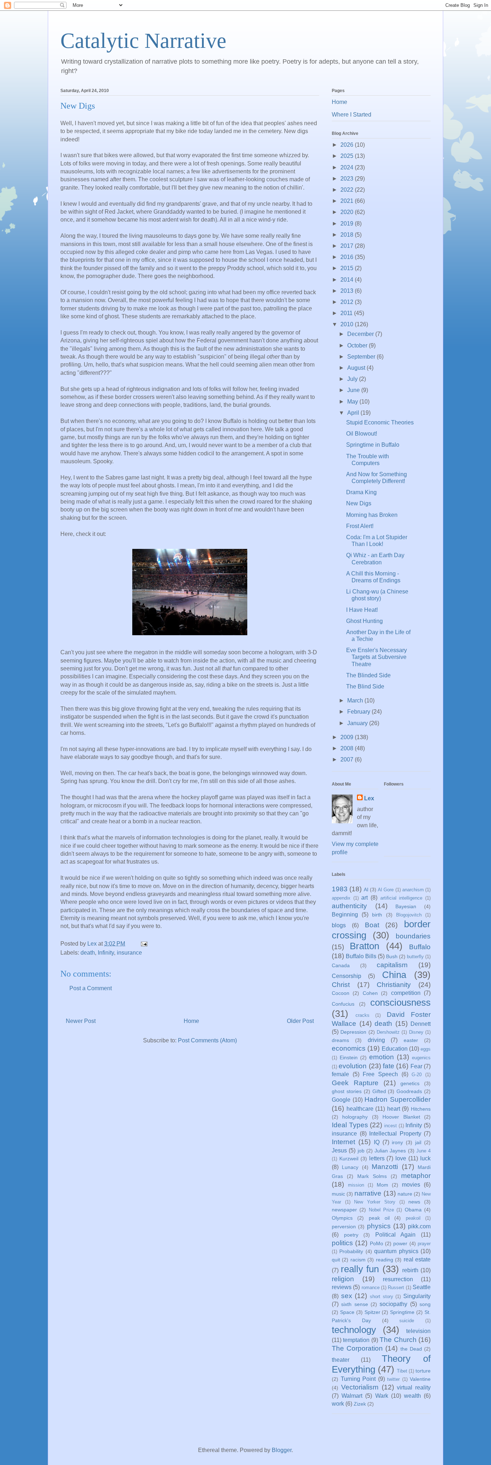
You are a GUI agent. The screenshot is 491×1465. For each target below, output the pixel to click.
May (353, 402)
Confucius (343, 1004)
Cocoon (340, 993)
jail (418, 1142)
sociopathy (393, 1304)
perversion (344, 1226)
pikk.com (419, 1226)
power (400, 1243)
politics (342, 1243)
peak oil (379, 1218)
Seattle (422, 1287)
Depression (353, 1032)
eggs (426, 1049)
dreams (340, 1040)
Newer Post (81, 1021)
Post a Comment (90, 988)
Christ (341, 984)
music (338, 1194)
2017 (347, 246)
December (361, 334)
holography (355, 1117)
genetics (409, 1083)
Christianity (394, 984)
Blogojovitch (409, 915)
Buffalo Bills (361, 956)
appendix (341, 898)
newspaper (344, 1210)
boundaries (413, 936)
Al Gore (386, 889)
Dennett (420, 1024)
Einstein (349, 1057)
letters (377, 1158)
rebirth (410, 1270)
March (355, 700)
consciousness (400, 1002)
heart (393, 1109)
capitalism (392, 965)
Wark (381, 1396)
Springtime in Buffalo (372, 445)
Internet (343, 1142)
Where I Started (351, 115)
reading (384, 1259)
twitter (393, 1379)
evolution (353, 1066)
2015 (347, 268)
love (400, 1158)
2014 (347, 280)
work (338, 1404)
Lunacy (350, 1167)
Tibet (402, 1371)
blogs (339, 925)
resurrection (398, 1279)
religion (343, 1279)
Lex (369, 798)
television (418, 1331)
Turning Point (358, 1379)
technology (354, 1330)
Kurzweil (348, 1158)
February (359, 712)
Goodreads (409, 1091)
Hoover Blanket (401, 1117)
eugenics (421, 1057)
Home (191, 1021)
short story (381, 1296)
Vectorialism (359, 1387)
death (88, 953)
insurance (129, 953)
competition (406, 993)
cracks (362, 1015)
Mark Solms (372, 1176)
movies (411, 1185)
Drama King (361, 492)
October (358, 345)
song (425, 1304)
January (358, 723)
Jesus (339, 1150)
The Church (398, 1339)
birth (377, 915)
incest (390, 1125)
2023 (347, 179)
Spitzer (372, 1312)
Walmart (351, 1396)
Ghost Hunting (364, 621)
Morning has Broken (372, 515)
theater (340, 1360)
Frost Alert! (359, 526)
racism (358, 1259)
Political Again (395, 1235)
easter (411, 1040)
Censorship (346, 976)
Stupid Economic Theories (380, 422)
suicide (406, 1320)
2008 (347, 748)
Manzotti (385, 1166)
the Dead (411, 1349)
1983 (340, 889)
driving (376, 1040)
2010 (347, 324)
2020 (347, 212)
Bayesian (405, 906)
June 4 (423, 1151)
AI (366, 889)
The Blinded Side (368, 675)
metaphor (416, 1175)
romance (371, 1287)
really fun (360, 1269)
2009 (347, 737)
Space (347, 1312)
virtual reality (414, 1387)
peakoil (413, 1218)
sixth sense (354, 1304)
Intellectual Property (395, 1133)
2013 (347, 291)
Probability (351, 1251)
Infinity (106, 953)
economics (349, 1048)
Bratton (364, 946)
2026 (347, 145)
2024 (347, 167)
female (340, 1074)
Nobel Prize (381, 1210)
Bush (392, 956)
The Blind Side (365, 686)
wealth (412, 1396)
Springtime (402, 1312)
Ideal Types (350, 1125)
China (394, 975)
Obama (413, 1210)
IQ (377, 1142)
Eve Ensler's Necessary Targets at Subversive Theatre (376, 657)
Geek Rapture (355, 1083)
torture (423, 1371)
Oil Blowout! (361, 434)
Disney (416, 1032)
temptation (356, 1340)
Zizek (360, 1404)
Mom (382, 1185)
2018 (347, 235)
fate (388, 1066)
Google (341, 1100)
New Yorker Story (374, 1202)
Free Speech (380, 1074)
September (362, 357)
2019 (347, 223)
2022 (347, 190)
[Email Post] (143, 944)
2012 (347, 302)
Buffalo (420, 947)
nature (405, 1194)
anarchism (413, 889)
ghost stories (347, 1091)
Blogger (282, 1450)
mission (356, 1185)
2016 (347, 257)
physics (379, 1226)
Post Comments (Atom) (207, 1040)
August (357, 368)
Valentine (420, 1379)
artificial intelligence (401, 898)
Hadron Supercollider (397, 1099)
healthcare (360, 1109)
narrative (367, 1193)
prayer (424, 1243)
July (353, 379)
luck (425, 1158)
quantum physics (396, 1251)
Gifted (379, 1091)
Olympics (342, 1218)
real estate (417, 1259)
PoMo (376, 1243)
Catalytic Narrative (143, 41)
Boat (372, 925)
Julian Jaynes (390, 1151)
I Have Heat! (362, 610)
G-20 (417, 1074)
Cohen (370, 993)
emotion (381, 1057)
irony (397, 1142)
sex (346, 1296)
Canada (341, 965)
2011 (347, 313)
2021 (347, 201)
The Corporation (357, 1348)
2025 (347, 156)
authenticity (349, 906)
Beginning (345, 914)
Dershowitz (388, 1032)
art (364, 898)
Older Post (300, 1021)
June (354, 390)
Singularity (417, 1296)
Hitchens (421, 1109)
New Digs (358, 503)
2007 (347, 759)
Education (395, 1049)
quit (336, 1259)
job (361, 1151)
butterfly (415, 956)
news (414, 1202)
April (354, 413)
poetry (351, 1235)
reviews (342, 1287)
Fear (416, 1066)
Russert (396, 1287)
